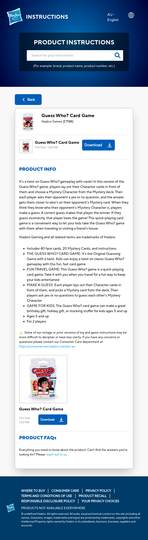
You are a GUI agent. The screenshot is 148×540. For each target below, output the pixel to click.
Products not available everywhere (53, 508)
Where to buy (33, 491)
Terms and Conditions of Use (46, 496)
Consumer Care (65, 491)
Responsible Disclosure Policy (48, 501)
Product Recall (93, 496)
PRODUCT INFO (37, 169)
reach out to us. (56, 454)
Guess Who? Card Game (67, 116)
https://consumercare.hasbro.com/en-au (47, 346)
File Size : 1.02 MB (46, 147)
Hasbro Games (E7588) (57, 121)
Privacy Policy (98, 491)
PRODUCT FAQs (37, 438)
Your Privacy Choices (100, 501)
